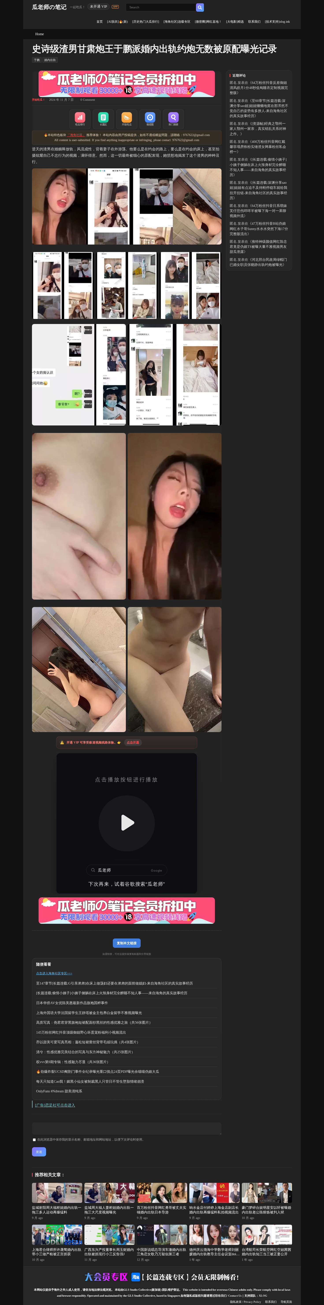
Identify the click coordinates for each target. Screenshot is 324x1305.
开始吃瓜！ (38, 99)
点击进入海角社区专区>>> (54, 973)
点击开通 (133, 742)
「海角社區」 (76, 135)
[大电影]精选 (235, 21)
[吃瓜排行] (80, 119)
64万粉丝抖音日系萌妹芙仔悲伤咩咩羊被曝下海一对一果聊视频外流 (258, 211)
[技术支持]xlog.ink (277, 21)
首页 (100, 21)
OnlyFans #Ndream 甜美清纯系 (59, 1091)
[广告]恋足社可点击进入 (55, 1105)
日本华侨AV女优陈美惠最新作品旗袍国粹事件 (72, 1003)
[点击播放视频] (126, 823)
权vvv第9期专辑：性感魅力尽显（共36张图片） (73, 1062)
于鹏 (37, 60)
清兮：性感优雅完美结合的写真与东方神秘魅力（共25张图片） (85, 1052)
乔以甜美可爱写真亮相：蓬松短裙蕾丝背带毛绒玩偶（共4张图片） (88, 1042)
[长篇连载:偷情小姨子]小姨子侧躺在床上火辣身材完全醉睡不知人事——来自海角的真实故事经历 (111, 993)
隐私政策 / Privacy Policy (245, 1301)
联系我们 (254, 21)
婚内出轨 (50, 60)
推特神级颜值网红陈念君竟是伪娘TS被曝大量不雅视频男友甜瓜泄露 (258, 247)
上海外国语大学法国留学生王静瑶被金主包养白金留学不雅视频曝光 (89, 1013)
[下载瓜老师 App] (115, 7)
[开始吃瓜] (126, 119)
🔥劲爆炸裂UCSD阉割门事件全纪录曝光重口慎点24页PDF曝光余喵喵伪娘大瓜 (97, 1071)
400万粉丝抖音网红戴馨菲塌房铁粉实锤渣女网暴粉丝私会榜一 (258, 147)
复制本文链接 (127, 943)
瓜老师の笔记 (49, 7)
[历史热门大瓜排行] (145, 21)
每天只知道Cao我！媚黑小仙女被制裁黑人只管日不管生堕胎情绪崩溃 (90, 1081)
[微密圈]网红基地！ (208, 21)
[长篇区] (103, 119)
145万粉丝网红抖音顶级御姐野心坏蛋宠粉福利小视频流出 (81, 1032)
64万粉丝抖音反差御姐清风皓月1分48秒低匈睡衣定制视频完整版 (259, 88)
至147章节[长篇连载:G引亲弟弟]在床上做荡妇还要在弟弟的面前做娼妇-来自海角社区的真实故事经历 (114, 983)
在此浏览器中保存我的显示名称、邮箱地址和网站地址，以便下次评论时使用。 (91, 1139)
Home (39, 34)
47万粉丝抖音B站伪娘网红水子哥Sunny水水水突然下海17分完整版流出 (259, 229)
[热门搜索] (173, 119)
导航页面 (286, 1301)
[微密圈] (150, 119)
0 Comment (87, 99)
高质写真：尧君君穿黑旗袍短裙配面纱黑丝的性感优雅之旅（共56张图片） (94, 1022)
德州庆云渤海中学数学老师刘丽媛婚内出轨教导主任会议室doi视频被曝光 (214, 1254)
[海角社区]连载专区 (177, 21)
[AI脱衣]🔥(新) (117, 21)
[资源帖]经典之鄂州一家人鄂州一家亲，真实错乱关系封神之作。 (258, 129)
